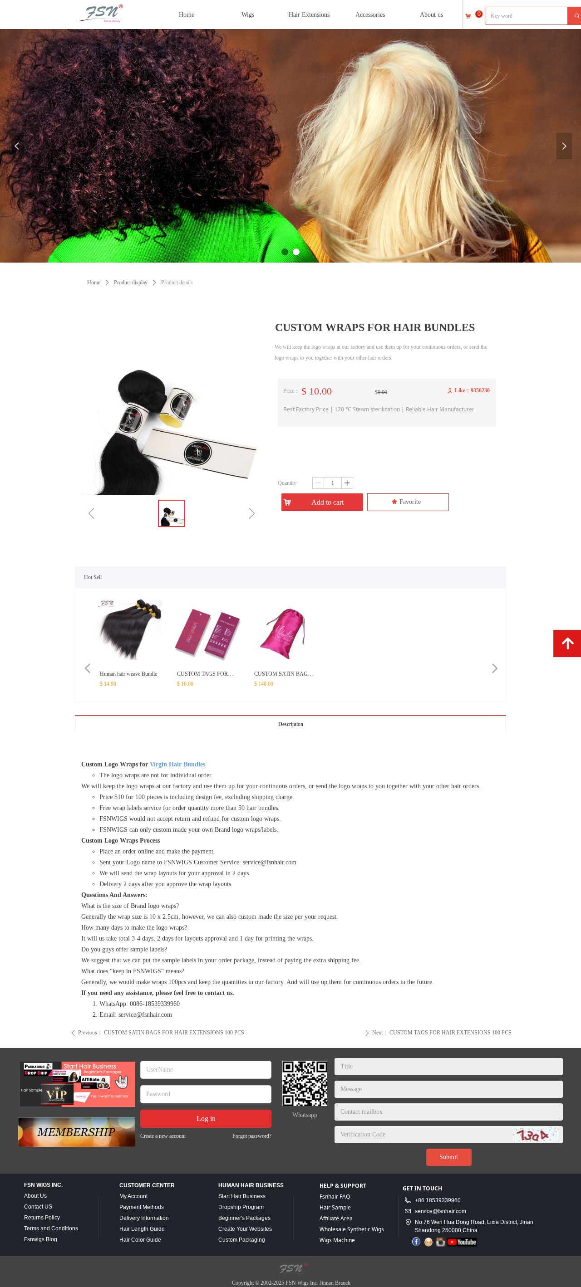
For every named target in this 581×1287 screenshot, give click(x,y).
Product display (131, 282)
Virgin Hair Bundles (176, 764)
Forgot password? (251, 1136)
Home (93, 282)
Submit (448, 1157)
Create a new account (163, 1136)
